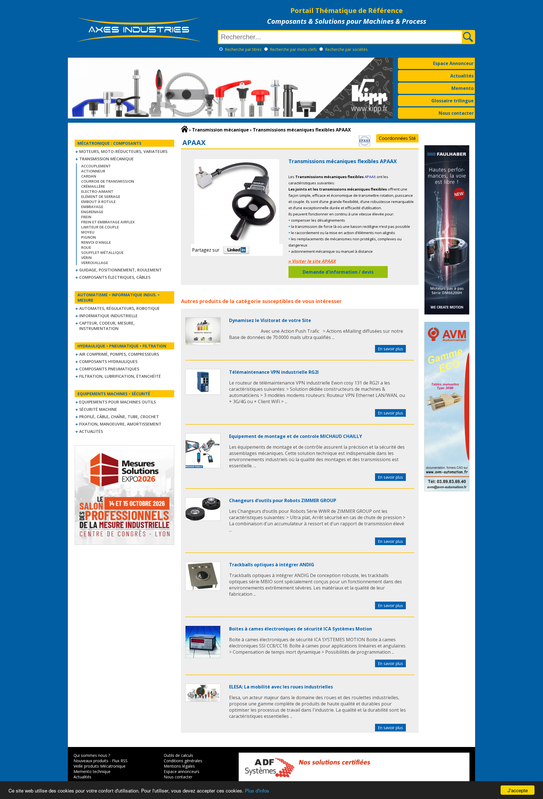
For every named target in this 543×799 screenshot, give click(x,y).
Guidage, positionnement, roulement (120, 270)
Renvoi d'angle (96, 242)
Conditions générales (183, 760)
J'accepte (518, 790)
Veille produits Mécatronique (100, 766)
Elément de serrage (100, 196)
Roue (86, 247)
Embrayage (92, 206)
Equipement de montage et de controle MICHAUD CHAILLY (295, 436)
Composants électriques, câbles (114, 277)
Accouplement (96, 166)
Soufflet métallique (102, 252)
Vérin (86, 257)
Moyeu (87, 232)
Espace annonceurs (181, 771)
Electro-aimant (97, 191)
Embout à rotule (98, 201)
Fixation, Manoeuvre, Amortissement (120, 424)
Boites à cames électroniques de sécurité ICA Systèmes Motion (300, 629)
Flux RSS (120, 760)
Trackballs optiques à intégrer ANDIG (271, 565)
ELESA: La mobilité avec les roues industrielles (281, 687)
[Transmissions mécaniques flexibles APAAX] (203, 343)
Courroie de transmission (107, 181)
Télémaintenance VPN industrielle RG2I (274, 372)
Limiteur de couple (100, 227)
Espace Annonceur (453, 63)
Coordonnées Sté (397, 138)
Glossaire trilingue (452, 101)
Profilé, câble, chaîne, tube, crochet (119, 416)
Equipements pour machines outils (117, 402)
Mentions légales (179, 766)
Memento (462, 88)
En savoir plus (390, 348)
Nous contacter (456, 113)
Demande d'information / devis (338, 272)
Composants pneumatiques (109, 369)
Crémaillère (93, 186)
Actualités (462, 76)
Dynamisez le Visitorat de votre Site (270, 320)
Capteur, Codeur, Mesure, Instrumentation (107, 325)
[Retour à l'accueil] (184, 129)
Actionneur (93, 171)
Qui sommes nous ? (92, 755)
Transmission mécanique (106, 158)
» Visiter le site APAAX (312, 261)
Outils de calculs (178, 755)
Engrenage (92, 211)
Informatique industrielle (108, 315)
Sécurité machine (98, 409)
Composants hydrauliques (108, 361)
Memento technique (92, 771)
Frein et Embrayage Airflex (108, 221)
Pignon (88, 237)
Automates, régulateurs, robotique (119, 308)
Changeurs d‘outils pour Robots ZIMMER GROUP (282, 500)
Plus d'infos (257, 790)
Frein (86, 216)
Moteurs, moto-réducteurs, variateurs (123, 151)
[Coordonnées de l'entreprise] (364, 145)
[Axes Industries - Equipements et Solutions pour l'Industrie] (138, 42)
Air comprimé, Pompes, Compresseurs (119, 354)
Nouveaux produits (91, 760)
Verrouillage (94, 262)
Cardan (88, 176)
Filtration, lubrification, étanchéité (120, 376)
